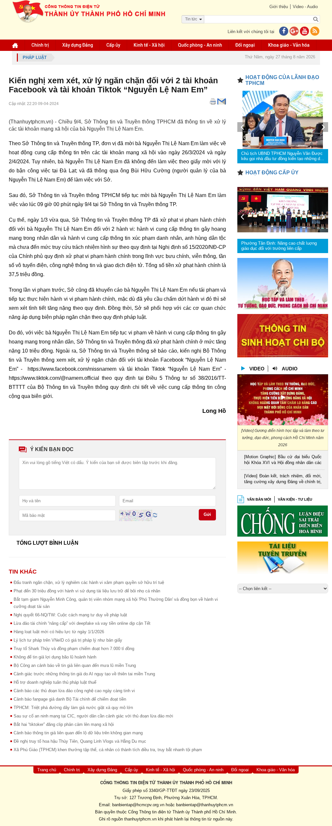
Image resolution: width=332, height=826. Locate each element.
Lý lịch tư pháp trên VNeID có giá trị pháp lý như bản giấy (68, 640)
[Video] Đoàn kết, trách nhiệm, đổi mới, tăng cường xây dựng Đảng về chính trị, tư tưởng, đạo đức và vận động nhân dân (283, 479)
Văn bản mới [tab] (259, 499)
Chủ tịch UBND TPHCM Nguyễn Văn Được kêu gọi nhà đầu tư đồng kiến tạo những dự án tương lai (282, 156)
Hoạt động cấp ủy (272, 172)
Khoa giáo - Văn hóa (289, 45)
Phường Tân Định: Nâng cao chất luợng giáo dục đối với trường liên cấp (279, 246)
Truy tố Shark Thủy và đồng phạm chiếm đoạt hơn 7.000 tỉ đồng (74, 648)
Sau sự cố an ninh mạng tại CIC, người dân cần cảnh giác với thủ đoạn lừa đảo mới (93, 716)
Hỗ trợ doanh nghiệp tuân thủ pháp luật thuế (55, 682)
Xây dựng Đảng (77, 45)
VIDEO (257, 368)
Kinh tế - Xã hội (149, 45)
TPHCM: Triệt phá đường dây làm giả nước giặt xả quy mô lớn (73, 707)
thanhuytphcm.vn (140, 819)
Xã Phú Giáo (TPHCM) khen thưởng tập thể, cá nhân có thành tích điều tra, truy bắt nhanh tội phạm (108, 749)
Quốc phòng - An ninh (200, 45)
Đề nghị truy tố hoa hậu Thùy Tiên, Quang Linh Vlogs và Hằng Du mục (80, 741)
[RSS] (315, 31)
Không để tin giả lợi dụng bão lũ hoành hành (55, 657)
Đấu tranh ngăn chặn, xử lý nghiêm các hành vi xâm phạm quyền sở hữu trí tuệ (89, 582)
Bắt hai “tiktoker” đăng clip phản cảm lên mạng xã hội (64, 724)
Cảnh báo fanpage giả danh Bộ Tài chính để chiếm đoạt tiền (70, 699)
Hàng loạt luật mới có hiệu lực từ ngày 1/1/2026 (59, 631)
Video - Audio (305, 6)
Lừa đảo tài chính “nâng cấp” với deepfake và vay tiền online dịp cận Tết (82, 623)
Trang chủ (46, 769)
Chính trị (40, 45)
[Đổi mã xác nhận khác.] (155, 515)
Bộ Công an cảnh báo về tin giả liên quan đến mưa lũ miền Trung (75, 665)
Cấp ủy (113, 45)
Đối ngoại (245, 45)
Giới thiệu (278, 6)
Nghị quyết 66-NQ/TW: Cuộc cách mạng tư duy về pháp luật (70, 614)
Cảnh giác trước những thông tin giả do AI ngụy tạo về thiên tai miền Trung (84, 673)
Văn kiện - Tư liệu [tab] (295, 499)
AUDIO (290, 368)
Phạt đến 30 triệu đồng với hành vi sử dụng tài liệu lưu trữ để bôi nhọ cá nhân (87, 590)
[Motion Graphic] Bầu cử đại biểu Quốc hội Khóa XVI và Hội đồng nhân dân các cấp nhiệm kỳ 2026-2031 (283, 460)
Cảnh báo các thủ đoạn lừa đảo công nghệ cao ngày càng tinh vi (74, 690)
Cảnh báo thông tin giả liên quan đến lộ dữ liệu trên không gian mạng (78, 732)
